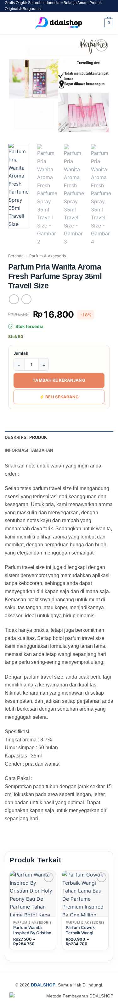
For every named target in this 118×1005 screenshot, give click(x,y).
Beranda (16, 256)
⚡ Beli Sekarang (59, 396)
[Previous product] (26, 299)
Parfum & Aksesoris (47, 256)
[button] (8, 23)
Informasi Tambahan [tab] (29, 450)
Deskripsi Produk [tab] (26, 437)
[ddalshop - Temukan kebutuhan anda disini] (59, 23)
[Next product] (14, 299)
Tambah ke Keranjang (59, 380)
